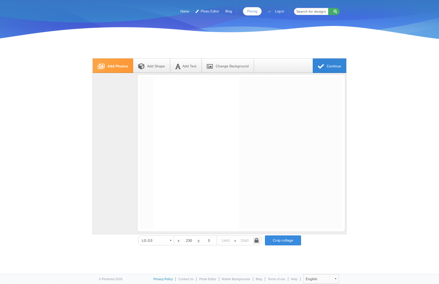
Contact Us (186, 279)
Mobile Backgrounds (236, 279)
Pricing (252, 11)
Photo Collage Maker (121, 9)
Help (294, 279)
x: (179, 240)
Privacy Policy (163, 279)
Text (189, 66)
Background (232, 66)
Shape (156, 66)
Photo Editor (209, 11)
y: (199, 240)
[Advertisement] (214, 46)
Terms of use (276, 279)
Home (184, 11)
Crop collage (283, 240)
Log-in (279, 11)
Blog (228, 11)
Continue (333, 66)
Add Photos (117, 66)
